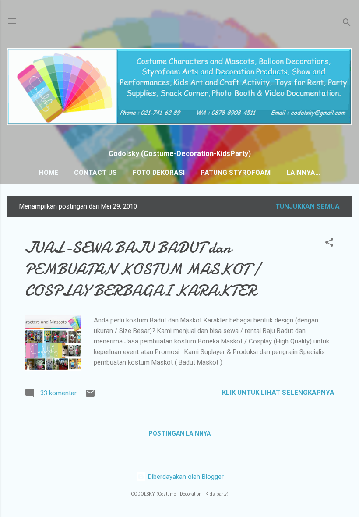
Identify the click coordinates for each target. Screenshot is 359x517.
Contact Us (95, 173)
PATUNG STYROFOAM (236, 173)
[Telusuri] (346, 24)
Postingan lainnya (179, 433)
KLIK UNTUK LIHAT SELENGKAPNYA (278, 393)
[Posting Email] (90, 396)
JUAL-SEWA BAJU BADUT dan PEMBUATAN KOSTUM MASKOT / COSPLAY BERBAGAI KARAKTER (142, 269)
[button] (329, 244)
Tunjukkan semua (307, 206)
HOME (48, 173)
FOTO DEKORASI (159, 173)
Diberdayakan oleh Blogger (185, 477)
